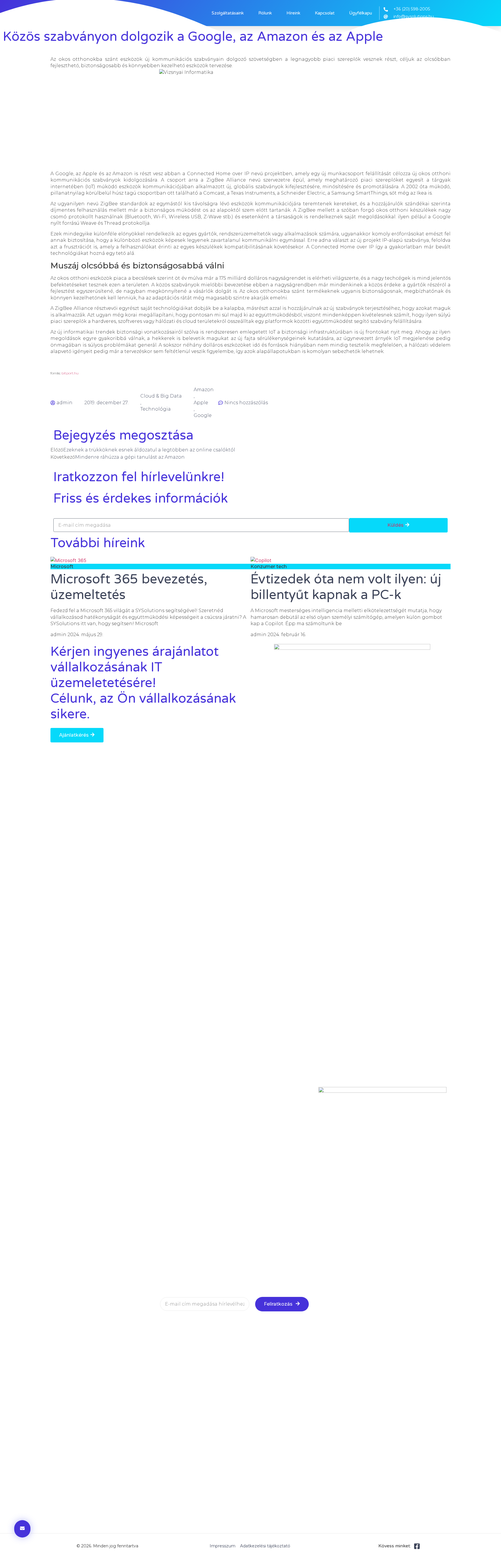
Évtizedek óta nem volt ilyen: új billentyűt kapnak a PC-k (346, 587)
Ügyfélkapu (360, 13)
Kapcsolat (325, 13)
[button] (77, 735)
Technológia (155, 409)
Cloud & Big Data (161, 396)
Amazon (204, 389)
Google (203, 415)
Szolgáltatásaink (228, 13)
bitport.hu (70, 373)
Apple (201, 402)
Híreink (293, 13)
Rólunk (265, 13)
